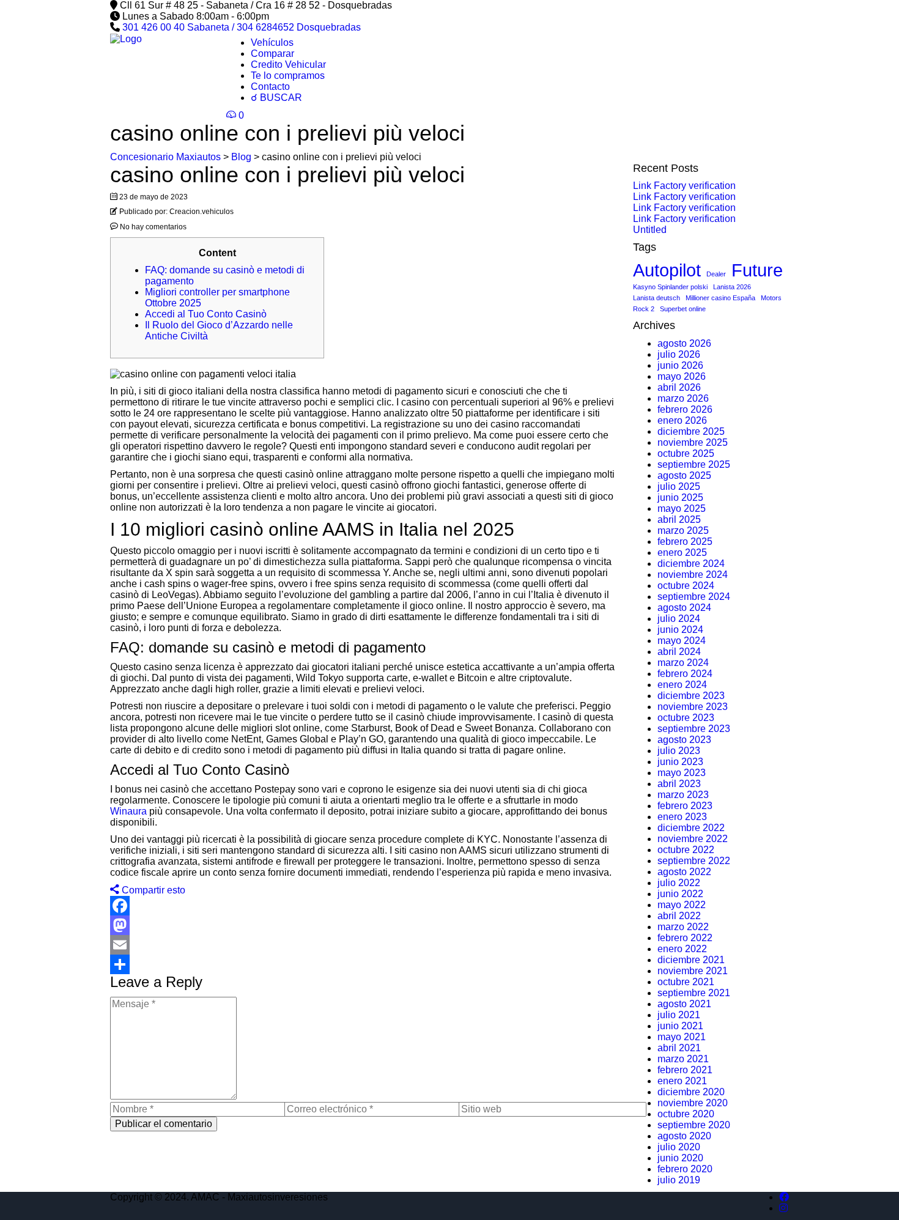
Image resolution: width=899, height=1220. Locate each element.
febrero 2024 (684, 673)
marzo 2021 (683, 1059)
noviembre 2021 (692, 971)
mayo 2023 (681, 772)
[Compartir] (362, 964)
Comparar (272, 53)
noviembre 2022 (692, 839)
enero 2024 (682, 684)
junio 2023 (680, 761)
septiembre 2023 (693, 728)
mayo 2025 (681, 508)
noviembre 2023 (692, 706)
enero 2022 (682, 949)
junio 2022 (680, 894)
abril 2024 (679, 651)
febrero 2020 (684, 1169)
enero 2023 (682, 816)
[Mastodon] (362, 925)
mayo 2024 (681, 640)
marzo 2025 (683, 530)
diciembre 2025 (691, 431)
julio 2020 (678, 1147)
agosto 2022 (684, 872)
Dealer (716, 274)
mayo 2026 (681, 376)
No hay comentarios (152, 227)
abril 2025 (679, 519)
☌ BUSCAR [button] (276, 97)
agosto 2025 (684, 475)
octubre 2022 (685, 850)
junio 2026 (680, 365)
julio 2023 (678, 750)
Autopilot (667, 270)
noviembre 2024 (692, 574)
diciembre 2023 (691, 695)
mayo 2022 (681, 905)
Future (757, 270)
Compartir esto (152, 890)
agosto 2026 (684, 343)
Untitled (650, 229)
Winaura (128, 811)
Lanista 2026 (732, 286)
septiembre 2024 (693, 596)
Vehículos (272, 42)
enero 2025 (682, 552)
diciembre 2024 (691, 563)
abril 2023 (679, 783)
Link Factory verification (684, 185)
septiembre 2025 (693, 464)
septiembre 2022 (693, 861)
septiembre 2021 (693, 993)
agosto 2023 (684, 739)
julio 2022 (678, 883)
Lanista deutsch (656, 297)
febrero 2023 (684, 805)
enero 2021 (682, 1081)
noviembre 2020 (692, 1103)
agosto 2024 (684, 607)
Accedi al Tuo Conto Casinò (206, 314)
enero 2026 (682, 420)
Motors (771, 297)
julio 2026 (678, 354)
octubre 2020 (685, 1114)
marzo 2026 (683, 398)
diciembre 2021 (691, 960)
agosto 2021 (684, 1004)
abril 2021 (679, 1048)
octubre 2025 (685, 453)
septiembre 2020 (693, 1125)
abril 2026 (679, 387)
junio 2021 (680, 1026)
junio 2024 (680, 629)
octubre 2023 (685, 717)
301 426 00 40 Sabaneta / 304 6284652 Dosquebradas (241, 27)
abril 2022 (679, 916)
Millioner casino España (720, 297)
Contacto (270, 86)
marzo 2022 (683, 927)
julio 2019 (678, 1180)
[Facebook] (362, 905)
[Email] (362, 945)
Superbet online (683, 308)
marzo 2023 (683, 794)
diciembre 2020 (691, 1092)
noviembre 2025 (692, 442)
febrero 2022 (684, 938)
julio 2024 (678, 618)
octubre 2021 (685, 982)
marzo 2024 (683, 662)
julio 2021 (678, 1015)
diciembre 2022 (691, 828)
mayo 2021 (681, 1037)
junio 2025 (680, 497)
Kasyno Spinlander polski (670, 286)
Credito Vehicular (288, 64)
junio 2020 (680, 1158)
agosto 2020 (684, 1136)
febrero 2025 (684, 541)
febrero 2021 (684, 1070)
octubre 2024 (685, 585)
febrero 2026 (684, 409)
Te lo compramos (288, 75)
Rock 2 (643, 308)
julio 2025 (678, 486)
